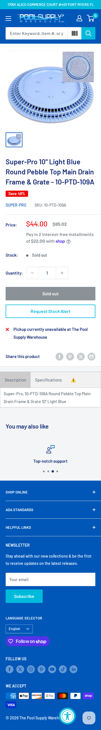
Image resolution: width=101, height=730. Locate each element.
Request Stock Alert (50, 311)
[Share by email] (91, 356)
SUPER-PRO (16, 205)
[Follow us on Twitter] (20, 669)
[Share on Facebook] (59, 356)
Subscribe (24, 596)
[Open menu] (8, 18)
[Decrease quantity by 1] (32, 273)
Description (15, 379)
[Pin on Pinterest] (70, 356)
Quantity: (14, 272)
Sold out (50, 293)
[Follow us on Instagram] (31, 669)
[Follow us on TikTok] (63, 669)
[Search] (88, 33)
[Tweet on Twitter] (81, 356)
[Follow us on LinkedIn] (73, 669)
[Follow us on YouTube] (52, 669)
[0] (90, 18)
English (14, 628)
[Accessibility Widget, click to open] (67, 716)
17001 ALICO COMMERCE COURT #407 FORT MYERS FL (51, 4)
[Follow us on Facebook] (9, 669)
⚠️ (73, 379)
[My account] (79, 18)
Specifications (48, 379)
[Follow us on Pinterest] (41, 669)
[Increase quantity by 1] (62, 273)
